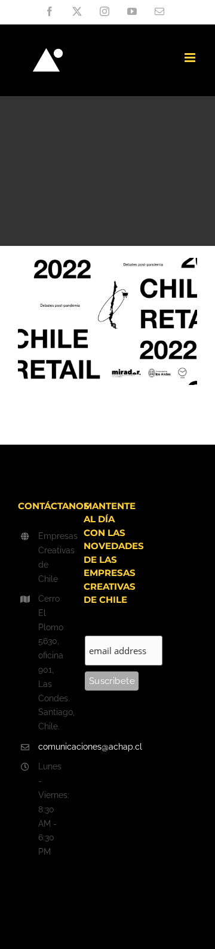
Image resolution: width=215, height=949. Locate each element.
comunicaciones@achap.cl (52, 746)
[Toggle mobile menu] (191, 57)
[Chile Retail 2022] (107, 264)
